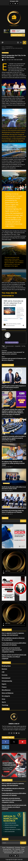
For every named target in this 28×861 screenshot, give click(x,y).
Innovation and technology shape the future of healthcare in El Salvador (14, 500)
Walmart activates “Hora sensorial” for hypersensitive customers (13, 352)
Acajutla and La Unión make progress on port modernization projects (14, 375)
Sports (4, 702)
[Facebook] (9, 733)
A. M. (5, 59)
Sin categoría (6, 696)
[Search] (20, 42)
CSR (3, 672)
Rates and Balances (7, 693)
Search (5, 518)
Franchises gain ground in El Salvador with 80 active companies (14, 358)
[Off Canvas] (3, 42)
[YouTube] (16, 733)
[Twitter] (14, 733)
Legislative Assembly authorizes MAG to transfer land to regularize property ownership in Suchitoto (14, 426)
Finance (4, 687)
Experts (4, 684)
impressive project (10, 346)
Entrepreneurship (7, 681)
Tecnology (5, 705)
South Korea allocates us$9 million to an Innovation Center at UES (14, 477)
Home (3, 847)
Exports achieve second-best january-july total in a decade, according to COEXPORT (14, 656)
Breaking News (5, 52)
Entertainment (6, 678)
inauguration (17, 346)
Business (4, 669)
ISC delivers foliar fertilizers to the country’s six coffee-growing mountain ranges (14, 451)
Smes (3, 699)
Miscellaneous (6, 690)
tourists (5, 347)
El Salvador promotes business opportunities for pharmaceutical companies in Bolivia (12, 650)
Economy (4, 675)
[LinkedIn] (19, 733)
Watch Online (24, 42)
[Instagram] (11, 733)
